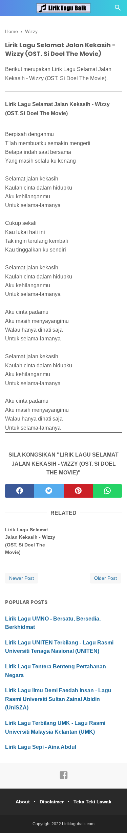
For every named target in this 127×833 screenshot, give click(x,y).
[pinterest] (78, 491)
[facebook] (19, 491)
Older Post (105, 578)
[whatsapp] (107, 491)
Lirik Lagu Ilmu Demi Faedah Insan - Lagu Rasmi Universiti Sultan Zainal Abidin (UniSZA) (58, 699)
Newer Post (21, 578)
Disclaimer (52, 801)
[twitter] (48, 491)
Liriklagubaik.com (78, 824)
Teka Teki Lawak (92, 801)
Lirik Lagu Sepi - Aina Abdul (40, 747)
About (23, 801)
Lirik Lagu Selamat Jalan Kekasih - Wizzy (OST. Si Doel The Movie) (30, 541)
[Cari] (118, 9)
